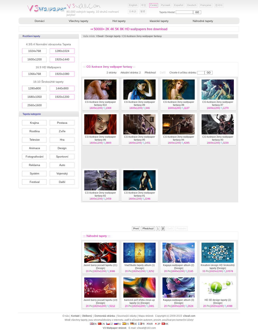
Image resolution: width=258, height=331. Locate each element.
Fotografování (35, 156)
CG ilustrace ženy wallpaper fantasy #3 (217, 138)
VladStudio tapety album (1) (139, 265)
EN (95, 324)
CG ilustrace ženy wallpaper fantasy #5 (139, 138)
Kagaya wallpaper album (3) (178, 300)
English (133, 5)
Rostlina (34, 131)
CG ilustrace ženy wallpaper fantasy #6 (100, 138)
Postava (62, 122)
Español (178, 5)
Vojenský (62, 173)
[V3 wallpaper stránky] (46, 11)
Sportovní (62, 156)
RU (119, 324)
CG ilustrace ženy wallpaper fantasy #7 (217, 103)
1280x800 (34, 88)
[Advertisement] (159, 50)
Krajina (34, 122)
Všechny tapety (78, 21)
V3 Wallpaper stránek (114, 328)
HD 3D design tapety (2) (218, 300)
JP (158, 324)
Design (62, 148)
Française (205, 5)
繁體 (142, 11)
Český (153, 5)
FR (143, 324)
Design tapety (113, 36)
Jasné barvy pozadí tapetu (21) (100, 265)
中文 (143, 5)
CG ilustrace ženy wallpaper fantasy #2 (100, 194)
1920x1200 (62, 96)
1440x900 (62, 88)
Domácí (40, 21)
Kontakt (75, 316)
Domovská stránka (105, 316)
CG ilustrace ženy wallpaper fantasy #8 (178, 103)
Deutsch (191, 5)
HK (166, 324)
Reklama (34, 165)
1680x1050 (34, 96)
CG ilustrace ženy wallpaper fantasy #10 (100, 103)
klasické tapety (159, 21)
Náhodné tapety (203, 21)
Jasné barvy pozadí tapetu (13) (100, 300)
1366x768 (34, 73)
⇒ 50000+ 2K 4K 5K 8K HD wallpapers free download (128, 29)
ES (127, 324)
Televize (34, 139)
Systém (34, 173)
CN (103, 324)
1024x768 (34, 51)
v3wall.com (189, 316)
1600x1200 (34, 59)
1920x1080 (62, 73)
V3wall (100, 36)
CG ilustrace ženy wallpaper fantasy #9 (139, 103)
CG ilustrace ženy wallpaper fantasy (142, 36)
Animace (34, 148)
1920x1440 (62, 59)
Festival (35, 182)
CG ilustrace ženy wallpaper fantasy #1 (139, 194)
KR (151, 324)
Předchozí (150, 72)
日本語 (132, 11)
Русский (165, 5)
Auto (62, 165)
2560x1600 (34, 105)
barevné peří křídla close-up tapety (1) (139, 301)
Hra (62, 139)
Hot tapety (119, 21)
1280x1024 (62, 51)
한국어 (219, 5)
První (136, 228)
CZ (111, 324)
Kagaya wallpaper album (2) (178, 265)
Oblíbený (87, 316)
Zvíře (62, 131)
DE (135, 324)
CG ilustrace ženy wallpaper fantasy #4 (178, 138)
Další (62, 182)
